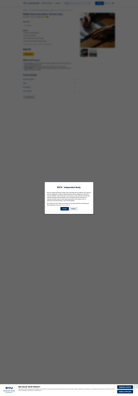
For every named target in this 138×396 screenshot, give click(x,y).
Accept (65, 208)
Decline (73, 208)
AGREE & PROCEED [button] (125, 392)
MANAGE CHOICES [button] (125, 387)
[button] (135, 386)
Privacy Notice (66, 205)
